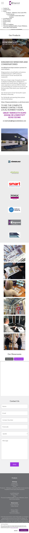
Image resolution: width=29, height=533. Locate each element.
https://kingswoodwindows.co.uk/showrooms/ (15, 102)
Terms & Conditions (8, 24)
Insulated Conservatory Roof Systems (14, 489)
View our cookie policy (14, 527)
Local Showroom (7, 18)
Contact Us (6, 8)
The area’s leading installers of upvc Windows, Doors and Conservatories (15, 26)
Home (4, 11)
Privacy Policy (7, 20)
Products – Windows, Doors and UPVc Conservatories (14, 488)
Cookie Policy (7, 9)
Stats (4, 23)
